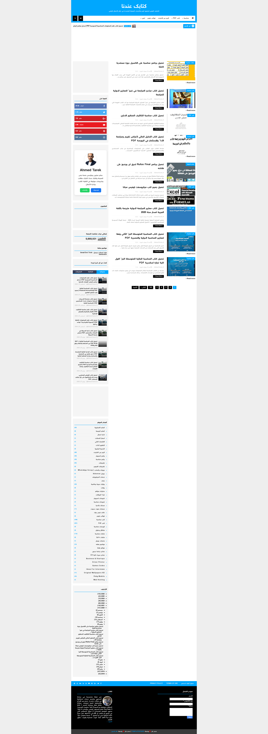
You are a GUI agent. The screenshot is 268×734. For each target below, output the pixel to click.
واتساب (84, 190)
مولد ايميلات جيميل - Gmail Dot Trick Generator (93, 254)
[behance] (80, 684)
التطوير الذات (100, 445)
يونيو (101, 624)
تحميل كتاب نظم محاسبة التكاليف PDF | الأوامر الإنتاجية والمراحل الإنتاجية (86, 312)
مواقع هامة (101, 548)
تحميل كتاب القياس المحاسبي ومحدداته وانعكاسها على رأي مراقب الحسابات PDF (86, 377)
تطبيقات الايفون (99, 467)
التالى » (143, 287)
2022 (102, 603)
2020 (102, 608)
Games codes (98, 566)
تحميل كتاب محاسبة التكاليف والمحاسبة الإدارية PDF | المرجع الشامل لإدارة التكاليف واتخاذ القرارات (87, 366)
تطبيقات (102, 463)
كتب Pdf (176, 18)
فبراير (101, 667)
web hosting (99, 580)
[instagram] (77, 684)
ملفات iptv (100, 537)
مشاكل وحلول (100, 530)
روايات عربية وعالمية (98, 484)
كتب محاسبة (148, 26)
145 (150, 287)
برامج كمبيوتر (190, 164)
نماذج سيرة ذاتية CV (97, 555)
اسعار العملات (100, 438)
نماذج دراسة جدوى (98, 552)
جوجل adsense (99, 474)
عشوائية (102, 272)
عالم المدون (114, 731)
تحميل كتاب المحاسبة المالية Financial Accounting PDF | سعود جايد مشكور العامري (86, 291)
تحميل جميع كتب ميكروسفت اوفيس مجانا (143, 187)
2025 (102, 596)
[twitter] (98, 684)
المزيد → (109, 722)
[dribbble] (86, 684)
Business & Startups (95, 559)
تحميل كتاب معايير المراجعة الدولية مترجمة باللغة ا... (89, 649)
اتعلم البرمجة (100, 431)
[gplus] (95, 684)
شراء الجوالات (100, 495)
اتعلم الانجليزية (100, 428)
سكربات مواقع (100, 491)
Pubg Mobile (99, 576)
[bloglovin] (89, 684)
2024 (102, 599)
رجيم (103, 481)
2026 (102, 594)
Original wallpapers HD (94, 573)
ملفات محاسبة (190, 63)
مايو (101, 660)
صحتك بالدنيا (100, 506)
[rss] (83, 684)
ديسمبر (100, 610)
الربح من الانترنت (163, 18)
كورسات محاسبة (99, 527)
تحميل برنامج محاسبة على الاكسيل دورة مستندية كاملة (90, 627)
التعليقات (78, 272)
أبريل (101, 662)
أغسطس (100, 620)
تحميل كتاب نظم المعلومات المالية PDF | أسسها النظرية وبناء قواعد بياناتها (86, 322)
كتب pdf (191, 115)
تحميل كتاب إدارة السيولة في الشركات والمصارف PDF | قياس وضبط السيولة (87, 333)
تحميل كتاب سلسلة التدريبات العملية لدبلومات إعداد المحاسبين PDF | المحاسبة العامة (86, 301)
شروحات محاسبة (99, 502)
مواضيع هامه (100, 544)
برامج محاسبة (100, 460)
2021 (102, 606)
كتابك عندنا (134, 7)
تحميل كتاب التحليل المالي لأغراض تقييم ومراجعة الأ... (89, 639)
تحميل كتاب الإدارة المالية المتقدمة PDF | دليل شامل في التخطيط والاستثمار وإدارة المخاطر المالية (86, 354)
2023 (102, 601)
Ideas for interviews (95, 569)
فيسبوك (96, 190)
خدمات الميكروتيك (98, 477)
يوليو (101, 622)
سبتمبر (100, 617)
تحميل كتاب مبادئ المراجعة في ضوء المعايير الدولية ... (91, 631)
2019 (102, 672)
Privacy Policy (156, 683)
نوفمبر (100, 613)
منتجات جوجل (100, 541)
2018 (102, 674)
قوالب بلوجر (151, 18)
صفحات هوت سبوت (98, 509)
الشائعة (90, 272)
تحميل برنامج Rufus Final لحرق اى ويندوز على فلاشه (89, 643)
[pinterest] (92, 684)
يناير (101, 669)
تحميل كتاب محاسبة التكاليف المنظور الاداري (142, 115)
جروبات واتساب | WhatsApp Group (91, 470)
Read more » (158, 80)
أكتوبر (101, 615)
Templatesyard (137, 731)
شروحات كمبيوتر (99, 499)
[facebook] (101, 684)
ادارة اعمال (101, 435)
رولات (103, 488)
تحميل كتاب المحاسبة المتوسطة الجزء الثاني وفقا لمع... (90, 653)
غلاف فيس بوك (99, 513)
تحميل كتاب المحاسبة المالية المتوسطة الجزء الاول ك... (90, 657)
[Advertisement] (134, 44)
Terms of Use (172, 683)
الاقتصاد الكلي (100, 442)
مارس (101, 665)
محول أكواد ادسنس (187, 683)
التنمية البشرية (100, 449)
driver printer (98, 562)
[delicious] (74, 684)
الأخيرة (135, 287)
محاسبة (186, 18)
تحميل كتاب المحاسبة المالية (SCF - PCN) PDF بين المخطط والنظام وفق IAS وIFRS (85, 344)
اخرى (143, 18)
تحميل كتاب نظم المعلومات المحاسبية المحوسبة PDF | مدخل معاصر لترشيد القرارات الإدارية (112, 26)
